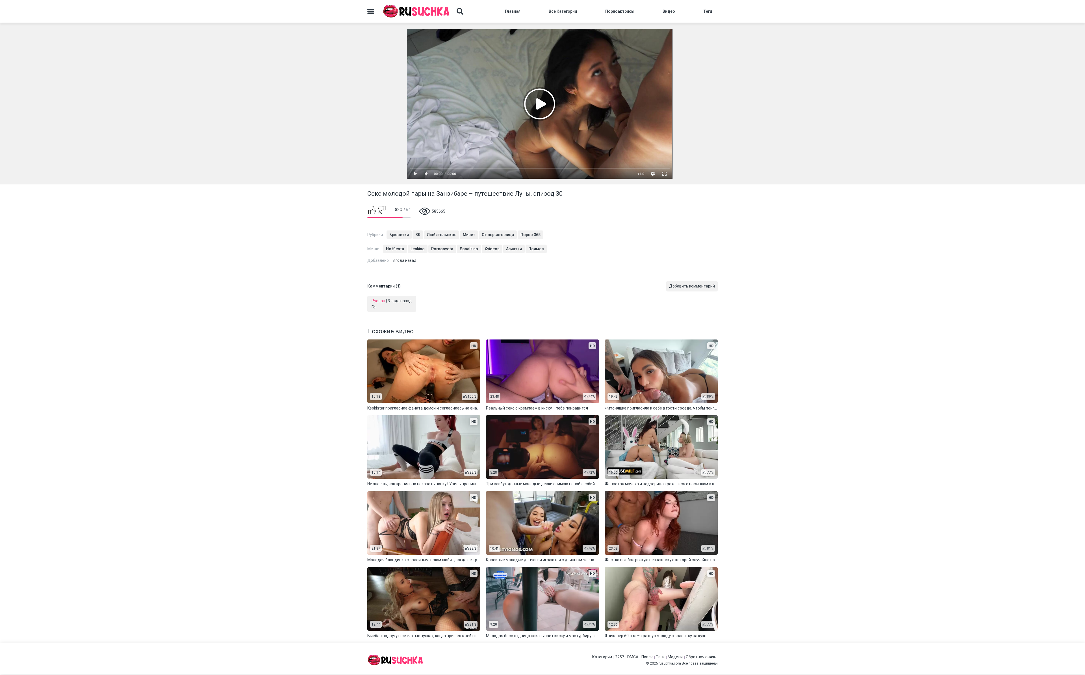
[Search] (460, 11)
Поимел (536, 249)
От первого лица (498, 234)
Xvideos (492, 249)
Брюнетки (399, 234)
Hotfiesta (395, 249)
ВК (417, 234)
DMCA (632, 657)
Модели (675, 657)
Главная (512, 11)
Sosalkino (469, 249)
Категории (602, 657)
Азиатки (514, 249)
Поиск (647, 657)
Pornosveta (442, 249)
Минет (469, 234)
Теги (707, 11)
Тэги (660, 657)
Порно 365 (530, 234)
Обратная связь (701, 657)
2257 (619, 657)
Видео (669, 11)
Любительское (441, 234)
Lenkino (418, 249)
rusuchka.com (670, 663)
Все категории (563, 11)
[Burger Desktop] (370, 11)
